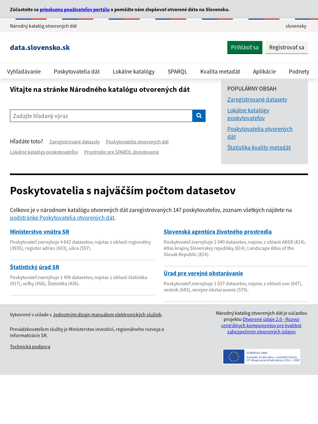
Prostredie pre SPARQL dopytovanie (121, 152)
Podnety (299, 71)
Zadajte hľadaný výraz (40, 116)
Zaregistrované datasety (74, 141)
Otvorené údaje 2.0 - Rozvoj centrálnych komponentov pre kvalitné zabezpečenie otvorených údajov (261, 325)
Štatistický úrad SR (34, 267)
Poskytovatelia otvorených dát (137, 141)
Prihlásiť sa (245, 47)
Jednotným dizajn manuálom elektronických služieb (107, 314)
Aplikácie (264, 71)
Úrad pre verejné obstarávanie (203, 273)
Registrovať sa (286, 47)
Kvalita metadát (220, 71)
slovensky (296, 26)
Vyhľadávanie (24, 71)
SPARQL (177, 71)
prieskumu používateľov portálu (75, 9)
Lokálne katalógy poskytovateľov (44, 152)
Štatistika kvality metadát (259, 147)
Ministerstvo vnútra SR (39, 231)
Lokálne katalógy (134, 71)
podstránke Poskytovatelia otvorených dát (62, 217)
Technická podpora (30, 346)
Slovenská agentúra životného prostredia (218, 231)
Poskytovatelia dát (77, 71)
